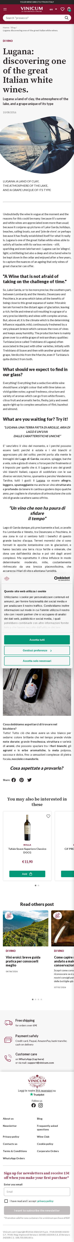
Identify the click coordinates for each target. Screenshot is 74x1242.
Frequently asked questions (47, 1127)
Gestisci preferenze (35, 650)
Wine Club (43, 1136)
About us (8, 1118)
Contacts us (10, 1143)
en (51, 9)
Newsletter (10, 1125)
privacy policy (45, 1201)
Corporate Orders (48, 1151)
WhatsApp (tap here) (31, 1059)
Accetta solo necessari (37, 660)
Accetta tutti (37, 639)
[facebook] (13, 780)
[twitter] (29, 780)
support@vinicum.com (40, 1062)
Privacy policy (11, 1136)
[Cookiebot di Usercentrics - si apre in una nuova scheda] (54, 578)
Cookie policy (45, 1143)
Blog (13, 27)
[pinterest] (21, 780)
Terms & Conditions (15, 1151)
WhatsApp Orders (14, 1158)
